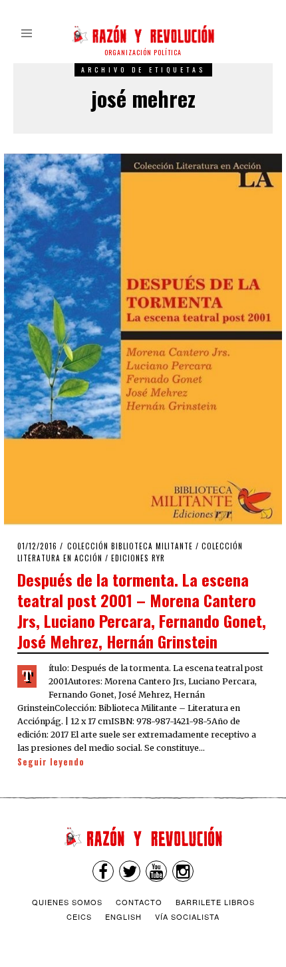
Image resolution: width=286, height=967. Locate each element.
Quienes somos (67, 902)
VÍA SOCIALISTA (187, 916)
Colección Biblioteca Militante (130, 546)
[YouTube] (156, 871)
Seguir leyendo (50, 762)
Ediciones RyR (138, 558)
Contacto (139, 902)
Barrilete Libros (215, 902)
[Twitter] (129, 871)
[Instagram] (183, 871)
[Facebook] (103, 871)
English (123, 916)
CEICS (79, 916)
